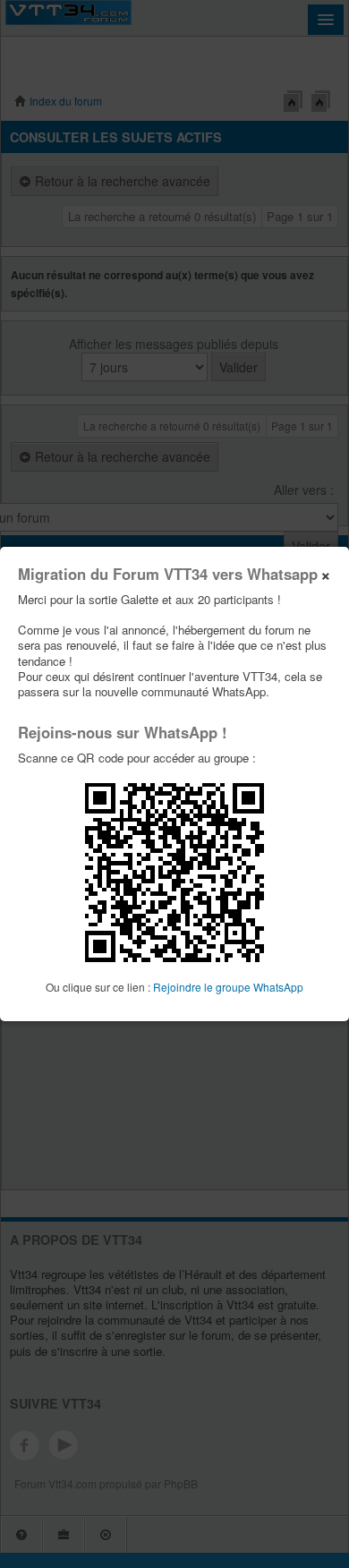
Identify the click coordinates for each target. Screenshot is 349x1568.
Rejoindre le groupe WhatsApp (228, 986)
